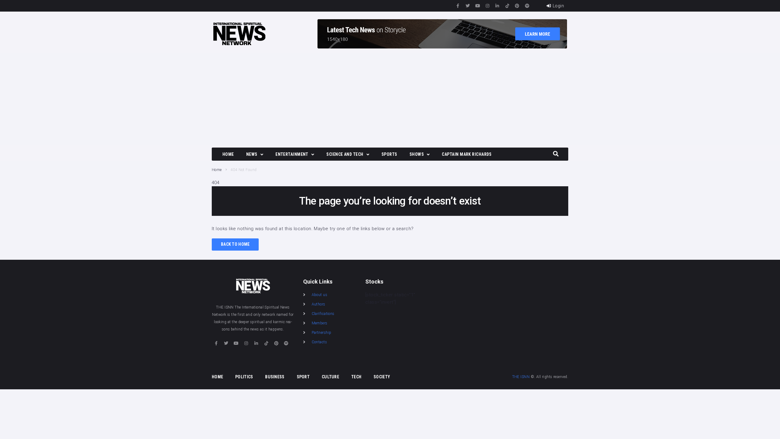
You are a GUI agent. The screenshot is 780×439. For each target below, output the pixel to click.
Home (217, 170)
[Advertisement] (390, 98)
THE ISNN (521, 377)
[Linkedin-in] (497, 6)
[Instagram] (487, 6)
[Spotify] (527, 6)
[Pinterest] (517, 6)
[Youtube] (478, 6)
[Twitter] (468, 6)
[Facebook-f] (458, 6)
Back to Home (235, 244)
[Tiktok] (507, 6)
